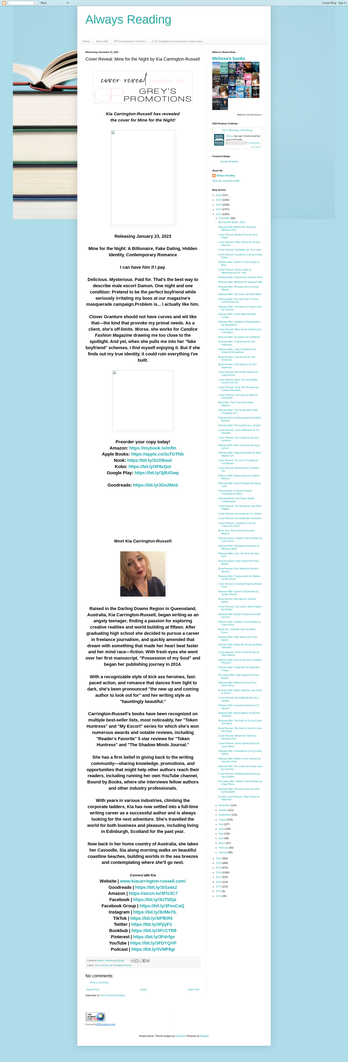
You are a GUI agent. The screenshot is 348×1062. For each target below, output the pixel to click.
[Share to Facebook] (144, 961)
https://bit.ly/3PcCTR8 (154, 930)
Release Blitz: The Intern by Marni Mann (240, 294)
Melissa (230, 135)
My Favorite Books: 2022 (231, 222)
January (223, 852)
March (222, 843)
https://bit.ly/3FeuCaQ (162, 905)
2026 (219, 195)
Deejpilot (180, 1036)
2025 (219, 200)
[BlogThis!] (137, 961)
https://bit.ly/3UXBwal (149, 460)
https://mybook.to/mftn (152, 448)
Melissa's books (228, 58)
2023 (219, 209)
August (223, 819)
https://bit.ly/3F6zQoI (149, 466)
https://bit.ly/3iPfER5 (151, 918)
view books (255, 146)
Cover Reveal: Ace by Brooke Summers (239, 518)
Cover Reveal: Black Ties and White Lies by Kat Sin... (238, 381)
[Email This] (133, 961)
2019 (219, 867)
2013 (219, 896)
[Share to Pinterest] (148, 961)
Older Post (193, 989)
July (221, 824)
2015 (219, 886)
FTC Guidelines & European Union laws (177, 41)
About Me (102, 41)
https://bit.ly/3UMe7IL (155, 912)
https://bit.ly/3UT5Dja (154, 899)
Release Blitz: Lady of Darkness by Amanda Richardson (237, 351)
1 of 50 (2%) (254, 143)
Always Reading (128, 19)
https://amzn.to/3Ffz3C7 (153, 893)
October (223, 810)
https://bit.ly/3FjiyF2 (151, 924)
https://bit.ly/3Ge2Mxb (155, 485)
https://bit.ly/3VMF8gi (153, 949)
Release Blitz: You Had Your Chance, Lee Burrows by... (238, 300)
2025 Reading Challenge (237, 130)
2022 (219, 214)
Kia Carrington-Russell (120, 965)
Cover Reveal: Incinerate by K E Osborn (240, 513)
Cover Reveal (101, 965)
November (225, 805)
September (225, 814)
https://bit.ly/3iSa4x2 (156, 887)
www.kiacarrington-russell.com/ (153, 881)
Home (86, 41)
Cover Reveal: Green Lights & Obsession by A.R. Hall (234, 271)
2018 (219, 872)
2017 (219, 877)
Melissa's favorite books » (250, 114)
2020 (219, 863)
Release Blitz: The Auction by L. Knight (239, 425)
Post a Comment (99, 982)
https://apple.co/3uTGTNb (157, 454)
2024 (219, 204)
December (225, 218)
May (221, 833)
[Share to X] (140, 961)
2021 (219, 858)
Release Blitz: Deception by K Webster (239, 337)
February (224, 847)
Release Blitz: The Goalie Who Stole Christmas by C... (238, 411)
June (222, 828)
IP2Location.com (106, 1024)
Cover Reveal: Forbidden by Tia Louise (239, 249)
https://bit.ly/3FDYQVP (153, 943)
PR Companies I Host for (130, 41)
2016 (219, 882)
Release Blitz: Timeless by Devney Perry (240, 277)
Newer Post (92, 989)
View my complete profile (226, 180)
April (221, 838)
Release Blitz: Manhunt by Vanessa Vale (240, 282)
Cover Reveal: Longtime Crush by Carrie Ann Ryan (236, 524)
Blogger (204, 1036)
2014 (219, 891)
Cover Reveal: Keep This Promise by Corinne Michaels (238, 389)
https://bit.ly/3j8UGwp (157, 472)
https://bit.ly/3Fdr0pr (154, 936)
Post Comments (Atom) (112, 995)
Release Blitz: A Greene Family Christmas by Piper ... (235, 492)
